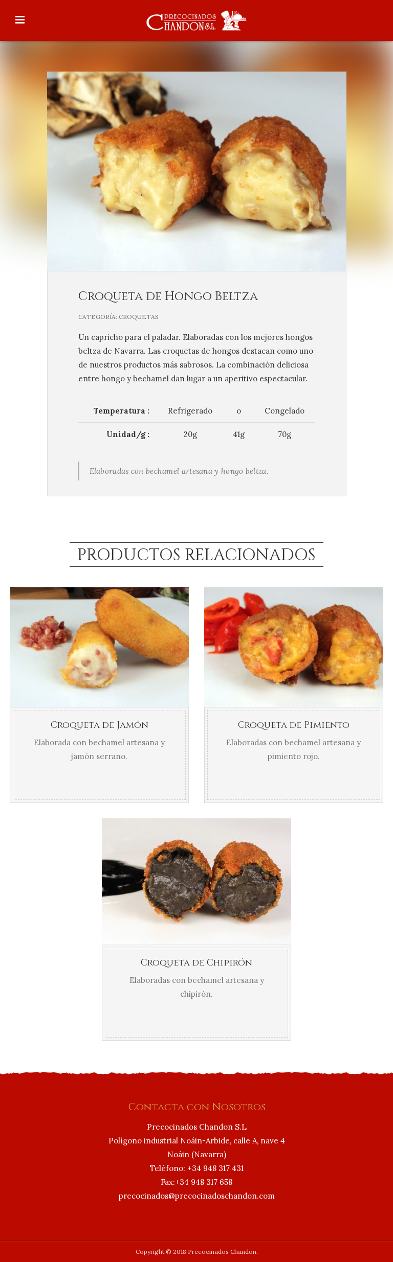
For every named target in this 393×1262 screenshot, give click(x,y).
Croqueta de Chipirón (196, 962)
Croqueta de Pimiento (294, 725)
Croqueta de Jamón (99, 725)
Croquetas (139, 316)
